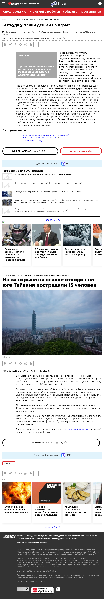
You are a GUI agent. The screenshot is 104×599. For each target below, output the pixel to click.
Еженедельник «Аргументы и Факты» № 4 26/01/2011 (44, 38)
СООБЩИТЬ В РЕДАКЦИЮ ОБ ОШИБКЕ (32, 542)
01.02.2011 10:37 (8, 19)
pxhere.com (7, 357)
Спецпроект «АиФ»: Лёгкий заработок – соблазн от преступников (52, 11)
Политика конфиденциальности (31, 582)
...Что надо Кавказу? (33, 140)
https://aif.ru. (79, 577)
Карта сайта (71, 539)
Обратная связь (43, 539)
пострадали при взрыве (76, 429)
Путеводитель (58, 539)
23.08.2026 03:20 (9, 275)
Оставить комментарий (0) (81, 151)
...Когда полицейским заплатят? (39, 137)
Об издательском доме (37, 536)
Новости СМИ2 (52, 220)
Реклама (21, 536)
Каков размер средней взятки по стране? (45, 135)
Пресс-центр (91, 536)
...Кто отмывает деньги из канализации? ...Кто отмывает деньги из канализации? (48, 183)
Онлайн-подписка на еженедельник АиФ (66, 536)
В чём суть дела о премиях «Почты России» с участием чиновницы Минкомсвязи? (48, 192)
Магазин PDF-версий (25, 539)
